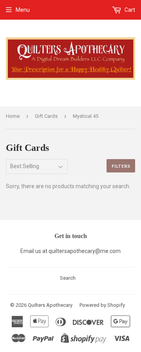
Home (13, 116)
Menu (23, 10)
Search (68, 278)
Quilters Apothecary (50, 305)
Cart (129, 10)
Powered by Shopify (102, 305)
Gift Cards (46, 116)
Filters (121, 166)
